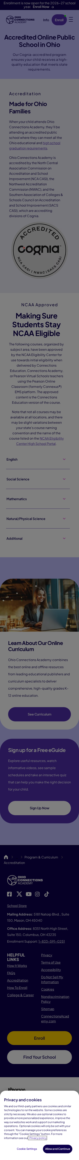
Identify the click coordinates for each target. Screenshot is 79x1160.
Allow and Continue (57, 1148)
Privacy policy (38, 1138)
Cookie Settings (27, 1148)
